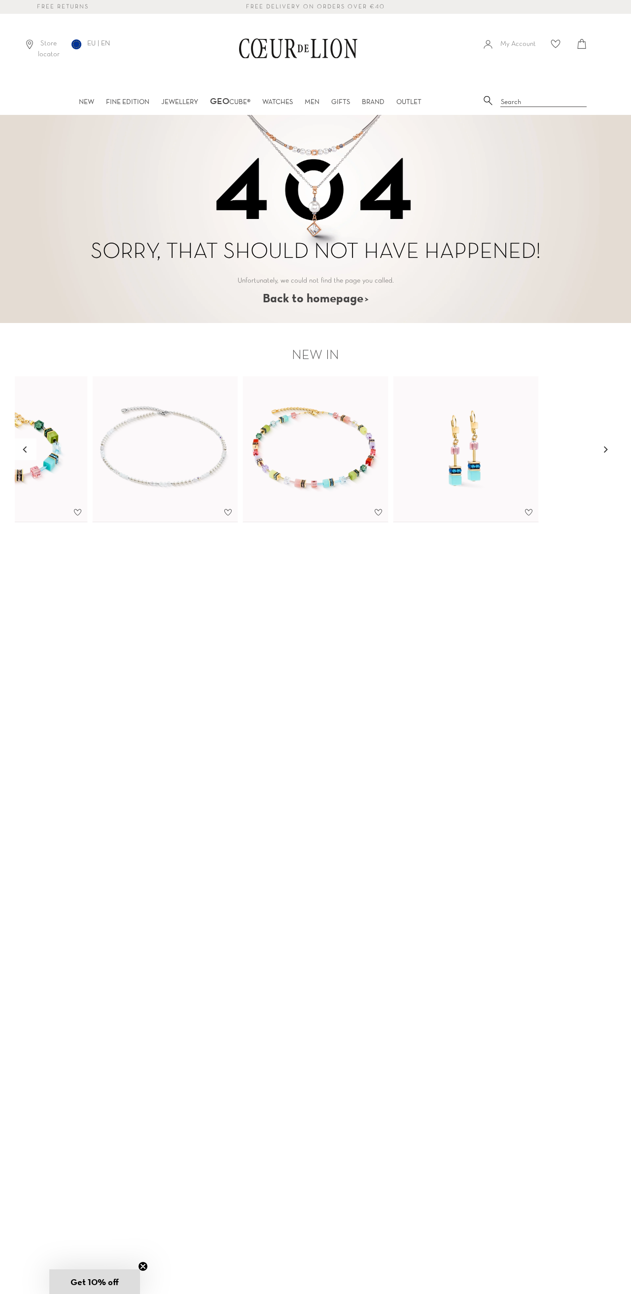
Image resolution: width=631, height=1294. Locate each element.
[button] (94, 1281)
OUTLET (408, 101)
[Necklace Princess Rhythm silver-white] (165, 449)
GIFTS (340, 101)
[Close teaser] (143, 1266)
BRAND (373, 101)
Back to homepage (313, 298)
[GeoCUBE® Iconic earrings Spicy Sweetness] (466, 449)
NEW (86, 101)
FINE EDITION (127, 101)
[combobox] (543, 102)
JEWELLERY (179, 101)
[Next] (605, 449)
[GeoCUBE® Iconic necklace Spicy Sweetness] (315, 449)
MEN (312, 101)
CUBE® (230, 101)
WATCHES (277, 101)
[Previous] (25, 449)
